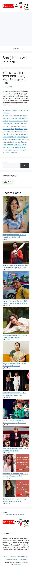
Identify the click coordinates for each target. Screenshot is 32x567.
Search (5, 162)
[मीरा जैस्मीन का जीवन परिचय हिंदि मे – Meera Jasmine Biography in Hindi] (16, 489)
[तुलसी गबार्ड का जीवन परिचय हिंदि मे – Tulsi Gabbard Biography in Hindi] (16, 381)
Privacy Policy (23, 559)
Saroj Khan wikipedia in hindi (16, 147)
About (5, 556)
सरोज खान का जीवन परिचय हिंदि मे (18, 150)
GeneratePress (16, 564)
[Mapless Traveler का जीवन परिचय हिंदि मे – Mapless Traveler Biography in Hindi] (16, 285)
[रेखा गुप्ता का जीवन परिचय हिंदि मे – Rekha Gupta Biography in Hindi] (16, 352)
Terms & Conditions (11, 559)
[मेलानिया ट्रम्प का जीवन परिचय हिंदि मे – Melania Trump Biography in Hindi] (16, 409)
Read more (6, 105)
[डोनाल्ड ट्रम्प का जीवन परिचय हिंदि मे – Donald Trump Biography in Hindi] (16, 437)
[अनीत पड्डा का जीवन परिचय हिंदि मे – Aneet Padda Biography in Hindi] (16, 320)
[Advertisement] (16, 29)
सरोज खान (5, 150)
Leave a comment (11, 152)
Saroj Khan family (17, 129)
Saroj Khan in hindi (17, 134)
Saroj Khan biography (16, 121)
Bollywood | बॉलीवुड (11, 110)
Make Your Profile (22, 556)
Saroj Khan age (12, 118)
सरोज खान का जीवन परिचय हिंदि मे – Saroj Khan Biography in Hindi (14, 77)
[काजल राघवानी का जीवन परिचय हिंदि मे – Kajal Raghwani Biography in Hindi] (16, 463)
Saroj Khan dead (15, 126)
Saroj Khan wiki (8, 145)
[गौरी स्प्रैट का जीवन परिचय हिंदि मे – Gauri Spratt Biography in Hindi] (16, 215)
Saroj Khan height (17, 131)
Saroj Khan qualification (18, 142)
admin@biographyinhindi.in (14, 514)
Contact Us (12, 556)
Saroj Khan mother (14, 139)
